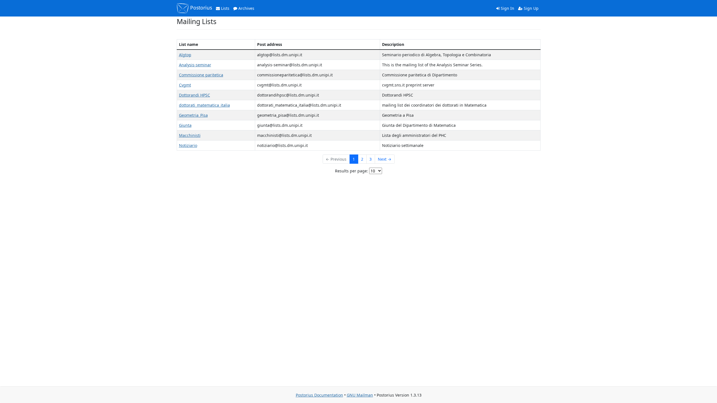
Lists (224, 8)
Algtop (185, 54)
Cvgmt (185, 85)
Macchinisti (190, 135)
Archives (245, 8)
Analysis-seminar (195, 64)
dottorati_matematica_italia (204, 105)
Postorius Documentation (319, 395)
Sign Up (531, 8)
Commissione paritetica (201, 75)
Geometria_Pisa (193, 115)
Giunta (185, 125)
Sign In (507, 8)
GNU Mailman (360, 395)
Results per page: (351, 171)
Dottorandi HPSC (194, 95)
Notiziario (188, 145)
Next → (384, 159)
